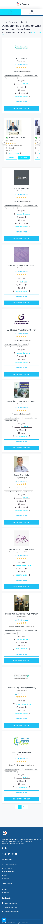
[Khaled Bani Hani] (29, 127)
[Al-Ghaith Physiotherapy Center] (21, 254)
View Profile (21, 102)
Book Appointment (21, 108)
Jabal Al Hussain (26, 427)
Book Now (6, 157)
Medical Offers (9, 871)
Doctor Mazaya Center (21, 752)
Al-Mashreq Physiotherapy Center (21, 401)
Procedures (8, 868)
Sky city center (21, 58)
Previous (4, 142)
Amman (19, 84)
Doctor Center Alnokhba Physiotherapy (21, 614)
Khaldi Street (26, 565)
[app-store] (2, 848)
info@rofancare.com (12, 911)
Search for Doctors (10, 865)
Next (38, 142)
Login (5, 875)
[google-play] (6, 848)
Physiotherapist (23, 64)
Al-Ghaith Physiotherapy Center (21, 265)
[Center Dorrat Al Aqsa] (21, 538)
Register (6, 878)
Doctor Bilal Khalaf (21, 475)
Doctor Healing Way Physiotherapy (21, 688)
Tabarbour (26, 353)
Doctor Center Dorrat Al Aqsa (21, 549)
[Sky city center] (21, 47)
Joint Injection (23, 344)
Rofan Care (24, 4)
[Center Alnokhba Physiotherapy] (21, 603)
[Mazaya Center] (21, 741)
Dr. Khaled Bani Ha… (28, 138)
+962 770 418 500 (21, 96)
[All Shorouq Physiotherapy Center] (21, 319)
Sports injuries (28, 492)
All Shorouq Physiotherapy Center (21, 330)
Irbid (21, 282)
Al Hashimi (26, 778)
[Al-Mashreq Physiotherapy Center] (21, 390)
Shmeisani (26, 214)
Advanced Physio (21, 188)
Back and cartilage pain (30, 75)
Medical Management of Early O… (15, 347)
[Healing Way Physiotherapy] (21, 676)
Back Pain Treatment (11, 344)
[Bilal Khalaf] (21, 464)
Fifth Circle (26, 84)
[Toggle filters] (4, 920)
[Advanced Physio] (21, 177)
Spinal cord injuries (10, 78)
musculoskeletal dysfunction (13, 75)
